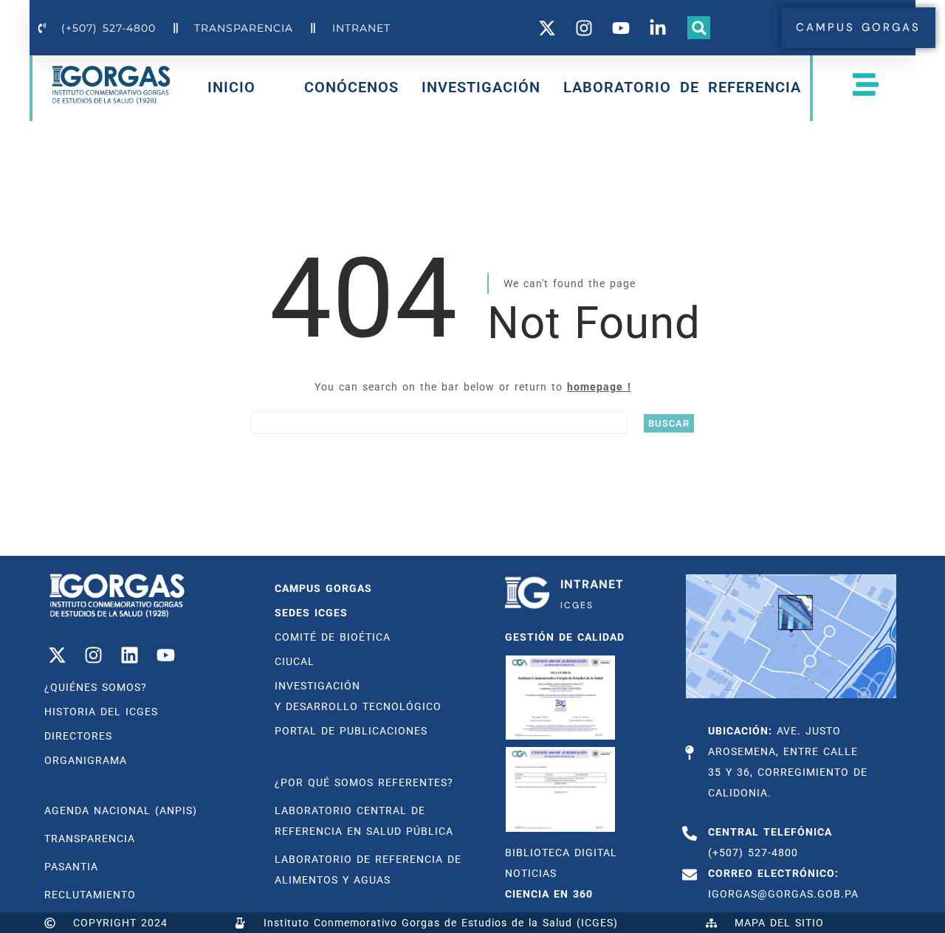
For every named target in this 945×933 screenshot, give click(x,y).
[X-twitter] (57, 655)
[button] (699, 28)
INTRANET (592, 584)
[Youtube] (165, 655)
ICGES (577, 605)
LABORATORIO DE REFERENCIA (682, 87)
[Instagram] (93, 655)
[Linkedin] (129, 655)
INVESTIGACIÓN (481, 87)
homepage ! (599, 387)
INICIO (231, 90)
